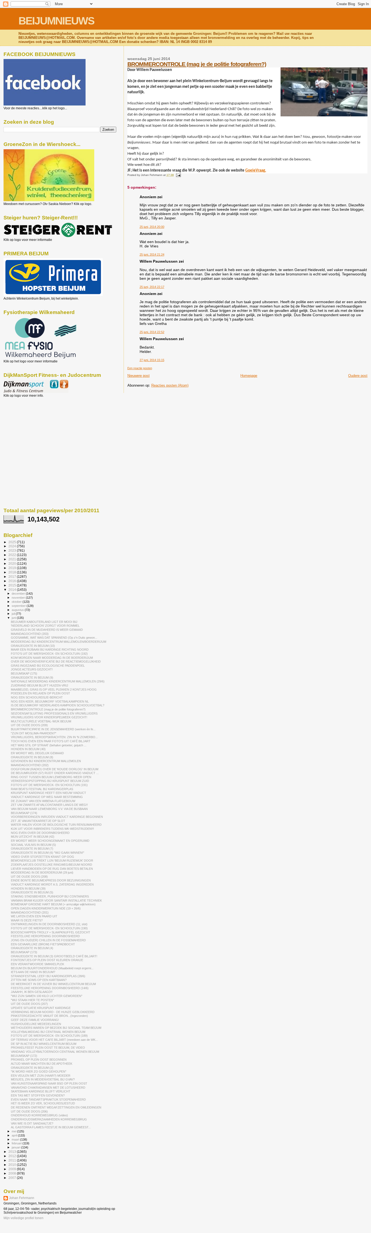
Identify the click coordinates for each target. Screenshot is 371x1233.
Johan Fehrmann (21, 1198)
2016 (12, 581)
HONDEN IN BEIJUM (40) (28, 749)
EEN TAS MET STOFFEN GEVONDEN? (38, 1095)
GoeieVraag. (255, 171)
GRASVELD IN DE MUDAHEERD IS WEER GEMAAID (47, 629)
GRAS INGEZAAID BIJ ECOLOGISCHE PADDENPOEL (48, 665)
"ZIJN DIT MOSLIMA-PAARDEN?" (33, 733)
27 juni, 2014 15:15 (152, 360)
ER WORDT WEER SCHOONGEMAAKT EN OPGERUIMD (50, 840)
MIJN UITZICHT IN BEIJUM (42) (32, 836)
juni (14, 617)
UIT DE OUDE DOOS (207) (29, 1003)
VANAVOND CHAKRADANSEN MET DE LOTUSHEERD (48, 1087)
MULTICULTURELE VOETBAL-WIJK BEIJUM (41, 721)
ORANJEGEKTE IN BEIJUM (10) (33, 645)
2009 (12, 1169)
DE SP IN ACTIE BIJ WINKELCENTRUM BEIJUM (43, 1043)
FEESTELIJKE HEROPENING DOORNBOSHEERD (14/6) (50, 988)
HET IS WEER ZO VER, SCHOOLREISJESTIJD (43, 1103)
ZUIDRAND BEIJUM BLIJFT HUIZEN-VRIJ (39, 685)
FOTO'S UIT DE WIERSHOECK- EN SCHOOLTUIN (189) (49, 1035)
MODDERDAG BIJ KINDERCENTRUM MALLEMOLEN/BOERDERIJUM (58, 641)
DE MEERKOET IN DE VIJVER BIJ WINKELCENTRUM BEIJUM (53, 984)
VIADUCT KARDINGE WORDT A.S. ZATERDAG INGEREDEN (52, 884)
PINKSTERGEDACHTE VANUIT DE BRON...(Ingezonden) (49, 1015)
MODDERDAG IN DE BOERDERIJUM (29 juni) (42, 872)
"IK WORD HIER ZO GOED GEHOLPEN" (38, 1071)
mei (14, 1131)
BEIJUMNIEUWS (56, 21)
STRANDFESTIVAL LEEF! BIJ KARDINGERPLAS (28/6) (48, 976)
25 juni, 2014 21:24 (152, 254)
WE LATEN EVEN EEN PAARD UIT (34, 916)
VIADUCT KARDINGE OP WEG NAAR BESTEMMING (47, 797)
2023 (12, 550)
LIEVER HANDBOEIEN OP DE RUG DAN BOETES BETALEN (52, 868)
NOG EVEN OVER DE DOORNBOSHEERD (40, 832)
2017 (12, 576)
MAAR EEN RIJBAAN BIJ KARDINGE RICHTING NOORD (50, 649)
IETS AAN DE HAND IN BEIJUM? (33, 972)
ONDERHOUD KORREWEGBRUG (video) (39, 1115)
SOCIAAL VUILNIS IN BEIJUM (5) (33, 844)
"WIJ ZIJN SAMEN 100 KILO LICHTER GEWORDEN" (46, 996)
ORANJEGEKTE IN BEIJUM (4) (32, 948)
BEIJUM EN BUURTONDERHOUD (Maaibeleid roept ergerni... (52, 968)
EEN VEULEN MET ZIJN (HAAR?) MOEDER (40, 1075)
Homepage (248, 376)
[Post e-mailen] (178, 174)
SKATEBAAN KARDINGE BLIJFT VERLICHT (40, 1091)
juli (14, 613)
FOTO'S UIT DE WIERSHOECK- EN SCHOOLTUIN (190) (49, 928)
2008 (12, 1173)
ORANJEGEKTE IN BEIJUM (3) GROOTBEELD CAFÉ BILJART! (54, 956)
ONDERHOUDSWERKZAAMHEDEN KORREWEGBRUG (49, 1119)
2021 (12, 559)
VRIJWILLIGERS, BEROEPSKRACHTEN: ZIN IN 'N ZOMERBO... (54, 737)
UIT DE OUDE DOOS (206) (29, 1111)
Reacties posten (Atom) (169, 385)
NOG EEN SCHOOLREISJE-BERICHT (37, 697)
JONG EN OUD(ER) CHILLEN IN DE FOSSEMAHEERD (48, 940)
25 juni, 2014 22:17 (152, 286)
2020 (12, 563)
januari (16, 1147)
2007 (12, 1177)
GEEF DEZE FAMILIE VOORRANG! (35, 1019)
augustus (18, 609)
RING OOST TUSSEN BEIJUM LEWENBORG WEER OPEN (51, 777)
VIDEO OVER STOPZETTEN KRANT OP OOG (42, 856)
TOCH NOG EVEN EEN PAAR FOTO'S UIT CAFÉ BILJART (50, 741)
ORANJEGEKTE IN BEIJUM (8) (32, 757)
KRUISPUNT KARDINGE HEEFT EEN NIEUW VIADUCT (48, 792)
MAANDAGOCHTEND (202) (30, 765)
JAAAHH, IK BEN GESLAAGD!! (31, 991)
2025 (12, 542)
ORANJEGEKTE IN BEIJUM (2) (32, 1067)
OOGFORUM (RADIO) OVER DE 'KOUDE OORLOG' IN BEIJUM (54, 769)
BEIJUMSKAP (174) (24, 813)
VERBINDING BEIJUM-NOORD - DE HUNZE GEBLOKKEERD (53, 1012)
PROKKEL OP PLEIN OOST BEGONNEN (39, 1059)
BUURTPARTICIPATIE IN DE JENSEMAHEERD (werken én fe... (53, 729)
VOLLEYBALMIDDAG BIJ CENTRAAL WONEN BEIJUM (48, 1031)
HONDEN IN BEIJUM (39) (28, 888)
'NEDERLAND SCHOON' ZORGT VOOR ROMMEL (45, 625)
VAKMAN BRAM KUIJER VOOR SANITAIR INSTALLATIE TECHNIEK (56, 900)
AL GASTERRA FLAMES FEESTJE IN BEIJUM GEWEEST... (51, 1127)
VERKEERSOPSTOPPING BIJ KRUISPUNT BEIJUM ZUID (50, 780)
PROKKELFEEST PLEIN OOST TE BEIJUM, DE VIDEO (48, 1047)
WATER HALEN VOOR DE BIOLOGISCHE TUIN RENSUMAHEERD (56, 824)
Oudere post (357, 376)
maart (16, 1139)
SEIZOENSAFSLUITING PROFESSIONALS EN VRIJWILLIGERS (54, 713)
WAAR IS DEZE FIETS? (27, 920)
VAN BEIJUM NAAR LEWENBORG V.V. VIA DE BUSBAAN (49, 808)
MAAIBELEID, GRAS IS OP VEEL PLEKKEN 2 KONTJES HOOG (54, 689)
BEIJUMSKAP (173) (24, 952)
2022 (12, 555)
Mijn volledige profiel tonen (23, 1218)
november (19, 597)
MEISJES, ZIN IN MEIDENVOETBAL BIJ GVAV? (43, 1079)
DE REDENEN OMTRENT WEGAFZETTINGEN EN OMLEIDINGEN (56, 1107)
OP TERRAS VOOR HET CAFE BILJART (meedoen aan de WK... (54, 1039)
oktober (17, 601)
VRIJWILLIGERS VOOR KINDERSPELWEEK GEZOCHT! (49, 717)
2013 (12, 1151)
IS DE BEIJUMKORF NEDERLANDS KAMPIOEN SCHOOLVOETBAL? (57, 705)
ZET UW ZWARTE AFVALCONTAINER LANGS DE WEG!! (49, 804)
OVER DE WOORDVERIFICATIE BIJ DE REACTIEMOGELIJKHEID (56, 661)
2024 (12, 546)
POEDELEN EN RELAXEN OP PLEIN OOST (40, 693)
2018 (12, 572)
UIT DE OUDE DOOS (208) (29, 876)
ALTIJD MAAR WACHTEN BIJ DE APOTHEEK (41, 1063)
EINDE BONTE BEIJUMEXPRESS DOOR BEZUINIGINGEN (51, 880)
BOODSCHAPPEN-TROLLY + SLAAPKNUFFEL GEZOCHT (50, 932)
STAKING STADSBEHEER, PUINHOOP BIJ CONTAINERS (50, 896)
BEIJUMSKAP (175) (24, 673)
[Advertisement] (28, 426)
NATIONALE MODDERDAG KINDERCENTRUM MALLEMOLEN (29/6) (58, 681)
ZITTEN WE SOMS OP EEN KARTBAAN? (39, 980)
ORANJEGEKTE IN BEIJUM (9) (32, 677)
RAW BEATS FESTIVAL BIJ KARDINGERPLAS (42, 789)
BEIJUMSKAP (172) (24, 1055)
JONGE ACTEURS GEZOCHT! (32, 669)
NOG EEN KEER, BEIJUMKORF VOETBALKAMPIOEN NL (50, 701)
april (15, 1135)
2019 (12, 568)
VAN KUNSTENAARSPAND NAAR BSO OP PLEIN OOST (49, 1083)
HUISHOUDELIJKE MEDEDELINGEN (36, 1024)
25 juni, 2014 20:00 (152, 226)
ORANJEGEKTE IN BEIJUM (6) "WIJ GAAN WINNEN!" (47, 852)
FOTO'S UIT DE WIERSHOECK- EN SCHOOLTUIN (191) (49, 785)
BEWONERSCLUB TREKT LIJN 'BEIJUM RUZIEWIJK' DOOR (52, 860)
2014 (12, 589)
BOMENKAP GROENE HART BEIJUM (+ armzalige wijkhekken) (53, 904)
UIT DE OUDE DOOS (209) (29, 725)
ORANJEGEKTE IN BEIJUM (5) (32, 892)
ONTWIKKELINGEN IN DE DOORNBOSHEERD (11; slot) (49, 924)
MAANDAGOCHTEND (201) (30, 912)
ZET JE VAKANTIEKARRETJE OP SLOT (38, 820)
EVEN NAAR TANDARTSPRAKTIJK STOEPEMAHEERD (48, 1099)
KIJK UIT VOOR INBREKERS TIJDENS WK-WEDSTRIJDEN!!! (52, 828)
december (19, 593)
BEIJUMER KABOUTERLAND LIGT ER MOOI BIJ (44, 621)
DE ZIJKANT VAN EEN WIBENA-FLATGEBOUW (43, 801)
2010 (12, 1164)
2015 (12, 585)
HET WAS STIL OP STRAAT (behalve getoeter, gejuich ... (48, 745)
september (19, 605)
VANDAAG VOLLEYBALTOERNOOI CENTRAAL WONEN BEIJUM (55, 1051)
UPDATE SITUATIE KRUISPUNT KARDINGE (41, 1008)
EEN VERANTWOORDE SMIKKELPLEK (37, 964)
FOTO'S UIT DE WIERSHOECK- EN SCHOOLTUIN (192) (49, 653)
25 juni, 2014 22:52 (152, 332)
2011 (12, 1160)
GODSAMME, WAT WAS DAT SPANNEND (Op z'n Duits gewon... (54, 637)
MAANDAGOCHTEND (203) (30, 633)
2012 (12, 1156)
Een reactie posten (139, 368)
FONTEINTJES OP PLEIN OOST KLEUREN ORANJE (47, 960)
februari (17, 1143)
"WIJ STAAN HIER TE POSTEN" (32, 1000)
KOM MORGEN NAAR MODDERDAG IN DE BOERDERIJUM (52, 657)
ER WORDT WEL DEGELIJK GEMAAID (37, 753)
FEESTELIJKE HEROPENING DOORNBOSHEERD (45, 936)
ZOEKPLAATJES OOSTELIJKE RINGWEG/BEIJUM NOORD (51, 864)
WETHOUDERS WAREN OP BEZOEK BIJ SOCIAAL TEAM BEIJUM (56, 1027)
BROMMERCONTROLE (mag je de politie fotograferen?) (196, 64)
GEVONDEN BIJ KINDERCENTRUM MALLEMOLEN (46, 761)
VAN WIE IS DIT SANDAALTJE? (32, 1123)
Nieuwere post (138, 376)
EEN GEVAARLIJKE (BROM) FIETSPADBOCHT (43, 944)
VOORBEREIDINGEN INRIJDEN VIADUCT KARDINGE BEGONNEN (57, 816)
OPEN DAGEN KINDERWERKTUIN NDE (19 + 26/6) (46, 908)
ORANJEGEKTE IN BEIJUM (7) (32, 848)
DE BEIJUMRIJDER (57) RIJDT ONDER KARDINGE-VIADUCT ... (55, 773)
